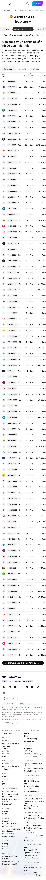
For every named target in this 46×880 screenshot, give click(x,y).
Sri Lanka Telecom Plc (20, 185)
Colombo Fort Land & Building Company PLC (20, 388)
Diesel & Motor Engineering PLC (20, 458)
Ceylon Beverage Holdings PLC (20, 232)
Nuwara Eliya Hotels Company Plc (19, 446)
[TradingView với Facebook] (9, 687)
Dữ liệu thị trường (30, 739)
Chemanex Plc (20, 435)
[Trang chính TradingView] (9, 3)
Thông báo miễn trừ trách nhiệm (34, 819)
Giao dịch (6, 844)
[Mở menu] (3, 3)
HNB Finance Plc (20, 411)
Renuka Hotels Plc (19, 243)
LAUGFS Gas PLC (19, 475)
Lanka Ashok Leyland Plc (20, 394)
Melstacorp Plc (20, 104)
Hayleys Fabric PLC (19, 527)
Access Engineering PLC (19, 383)
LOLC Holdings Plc (20, 87)
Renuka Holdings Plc (19, 267)
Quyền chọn (7, 797)
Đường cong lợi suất (10, 794)
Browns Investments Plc (19, 272)
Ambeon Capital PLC (19, 197)
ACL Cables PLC (19, 203)
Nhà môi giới (28, 751)
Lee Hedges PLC (20, 591)
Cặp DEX (5, 754)
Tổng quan (28, 749)
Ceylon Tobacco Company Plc (19, 145)
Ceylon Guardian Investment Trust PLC (20, 162)
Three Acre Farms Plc (20, 284)
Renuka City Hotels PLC (20, 261)
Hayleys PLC (20, 110)
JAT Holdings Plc (19, 632)
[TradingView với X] (4, 687)
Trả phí (26, 736)
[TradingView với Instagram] (21, 687)
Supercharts (7, 733)
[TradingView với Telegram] (32, 687)
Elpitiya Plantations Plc (20, 440)
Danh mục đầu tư (9, 791)
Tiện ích (27, 847)
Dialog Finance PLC (20, 655)
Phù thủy (5, 859)
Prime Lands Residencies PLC (19, 354)
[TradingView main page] (11, 677)
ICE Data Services (25, 704)
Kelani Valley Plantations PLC (20, 603)
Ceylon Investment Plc (20, 348)
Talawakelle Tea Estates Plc (19, 493)
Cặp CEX (5, 751)
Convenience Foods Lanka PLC (19, 522)
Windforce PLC (20, 423)
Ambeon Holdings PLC (20, 238)
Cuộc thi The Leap (31, 756)
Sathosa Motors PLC (20, 649)
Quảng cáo (28, 865)
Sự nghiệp (28, 789)
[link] (23, 35)
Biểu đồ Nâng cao (31, 855)
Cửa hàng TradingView (33, 799)
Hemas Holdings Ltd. (19, 209)
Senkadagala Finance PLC (20, 597)
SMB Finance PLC (20, 481)
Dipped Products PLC (20, 359)
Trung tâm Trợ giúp (31, 786)
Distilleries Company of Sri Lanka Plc (19, 330)
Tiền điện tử (7, 749)
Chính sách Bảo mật (31, 823)
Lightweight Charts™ (32, 853)
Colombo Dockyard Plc (20, 278)
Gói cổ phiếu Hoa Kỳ (31, 771)
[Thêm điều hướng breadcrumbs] (15, 10)
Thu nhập (6, 779)
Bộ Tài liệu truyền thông (33, 791)
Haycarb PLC (20, 487)
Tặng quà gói (29, 741)
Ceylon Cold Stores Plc (19, 638)
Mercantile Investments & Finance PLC (20, 342)
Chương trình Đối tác (32, 872)
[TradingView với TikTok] (38, 687)
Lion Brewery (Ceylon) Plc (19, 139)
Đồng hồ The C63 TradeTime (31, 807)
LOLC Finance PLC (20, 116)
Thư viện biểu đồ (30, 850)
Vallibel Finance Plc (19, 319)
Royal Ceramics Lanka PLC (19, 585)
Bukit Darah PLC (19, 93)
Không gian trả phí (9, 864)
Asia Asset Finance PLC (19, 429)
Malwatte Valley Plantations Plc (19, 574)
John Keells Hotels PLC (19, 551)
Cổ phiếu (5, 741)
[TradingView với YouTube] (15, 687)
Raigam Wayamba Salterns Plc (20, 614)
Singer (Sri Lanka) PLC (19, 226)
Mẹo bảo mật (29, 833)
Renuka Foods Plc (20, 510)
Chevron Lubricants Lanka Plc (20, 545)
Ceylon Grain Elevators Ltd (20, 220)
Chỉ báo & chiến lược (10, 856)
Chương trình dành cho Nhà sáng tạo (11, 830)
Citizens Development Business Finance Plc (19, 464)
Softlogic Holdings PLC (19, 127)
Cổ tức (5, 781)
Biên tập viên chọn (9, 849)
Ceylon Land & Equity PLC (20, 406)
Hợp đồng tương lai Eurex (34, 768)
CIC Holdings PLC (19, 307)
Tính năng (28, 733)
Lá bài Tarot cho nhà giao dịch (34, 802)
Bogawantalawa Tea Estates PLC (20, 580)
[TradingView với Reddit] (4, 692)
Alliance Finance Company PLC (19, 290)
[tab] (23, 29)
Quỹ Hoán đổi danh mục (11, 743)
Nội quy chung (8, 834)
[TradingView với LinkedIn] (26, 687)
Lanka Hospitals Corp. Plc (20, 249)
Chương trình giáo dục (32, 875)
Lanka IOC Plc (19, 156)
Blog (25, 784)
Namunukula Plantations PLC (20, 301)
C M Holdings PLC (20, 562)
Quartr (32, 719)
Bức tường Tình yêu (10, 824)
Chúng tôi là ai (29, 778)
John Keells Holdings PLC (19, 81)
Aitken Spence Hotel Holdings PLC (20, 214)
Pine (4, 756)
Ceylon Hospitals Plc (19, 539)
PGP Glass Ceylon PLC (20, 377)
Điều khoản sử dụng (31, 815)
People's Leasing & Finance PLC (19, 122)
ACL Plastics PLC (20, 504)
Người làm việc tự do (10, 861)
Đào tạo (5, 846)
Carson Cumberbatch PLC (20, 98)
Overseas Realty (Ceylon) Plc (20, 296)
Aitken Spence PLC (20, 174)
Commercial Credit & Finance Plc (20, 325)
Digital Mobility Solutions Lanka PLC (20, 400)
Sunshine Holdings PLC (19, 255)
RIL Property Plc (19, 533)
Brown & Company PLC (20, 191)
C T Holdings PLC (20, 336)
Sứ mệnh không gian (32, 781)
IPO (3, 784)
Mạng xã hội (7, 821)
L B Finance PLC (19, 151)
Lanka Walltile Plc (19, 516)
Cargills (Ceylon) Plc (20, 365)
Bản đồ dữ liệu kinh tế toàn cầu (10, 800)
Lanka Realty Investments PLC (20, 452)
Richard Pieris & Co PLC (20, 180)
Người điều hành (8, 836)
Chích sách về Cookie (32, 825)
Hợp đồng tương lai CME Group (33, 765)
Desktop (5, 814)
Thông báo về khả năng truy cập (33, 829)
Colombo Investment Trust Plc (19, 609)
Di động (5, 811)
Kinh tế (5, 776)
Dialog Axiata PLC (19, 168)
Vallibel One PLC (20, 133)
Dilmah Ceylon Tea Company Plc (20, 417)
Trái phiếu (6, 746)
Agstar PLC (20, 498)
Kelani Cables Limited (20, 313)
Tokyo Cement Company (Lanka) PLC (20, 556)
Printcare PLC (20, 469)
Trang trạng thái (30, 840)
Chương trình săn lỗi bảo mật (33, 836)
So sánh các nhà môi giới (33, 754)
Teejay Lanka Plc (19, 371)
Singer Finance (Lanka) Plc (19, 643)
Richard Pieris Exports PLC (20, 626)
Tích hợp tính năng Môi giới (33, 869)
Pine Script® (7, 804)
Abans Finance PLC (20, 620)
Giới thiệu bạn (7, 826)
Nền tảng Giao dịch (31, 858)
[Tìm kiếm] (27, 3)
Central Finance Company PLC (19, 568)
